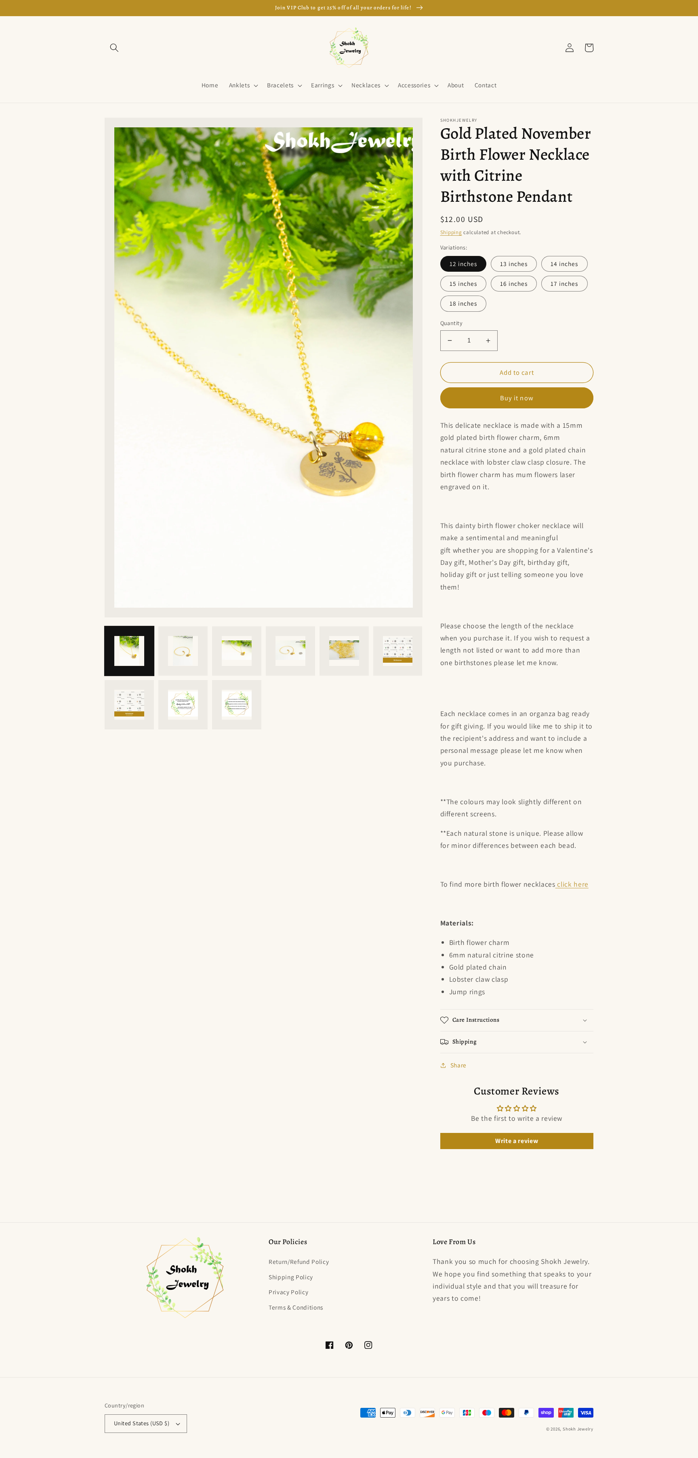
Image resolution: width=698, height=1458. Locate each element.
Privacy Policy (288, 1292)
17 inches (564, 283)
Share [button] (458, 1065)
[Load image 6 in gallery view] (398, 651)
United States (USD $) (141, 1423)
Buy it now (517, 397)
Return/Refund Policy (299, 1261)
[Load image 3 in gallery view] (236, 651)
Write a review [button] (516, 1141)
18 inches (463, 303)
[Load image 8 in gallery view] (183, 704)
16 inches (514, 283)
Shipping (451, 232)
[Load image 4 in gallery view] (290, 651)
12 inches (463, 264)
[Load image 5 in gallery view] (344, 651)
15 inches (463, 283)
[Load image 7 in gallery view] (129, 704)
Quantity (451, 323)
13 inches (514, 264)
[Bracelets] (556, 884)
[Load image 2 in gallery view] (183, 651)
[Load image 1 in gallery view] (129, 651)
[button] (114, 47)
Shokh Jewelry (578, 1429)
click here (573, 884)
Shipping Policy (291, 1277)
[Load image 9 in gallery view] (236, 704)
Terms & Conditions (296, 1307)
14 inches (564, 264)
